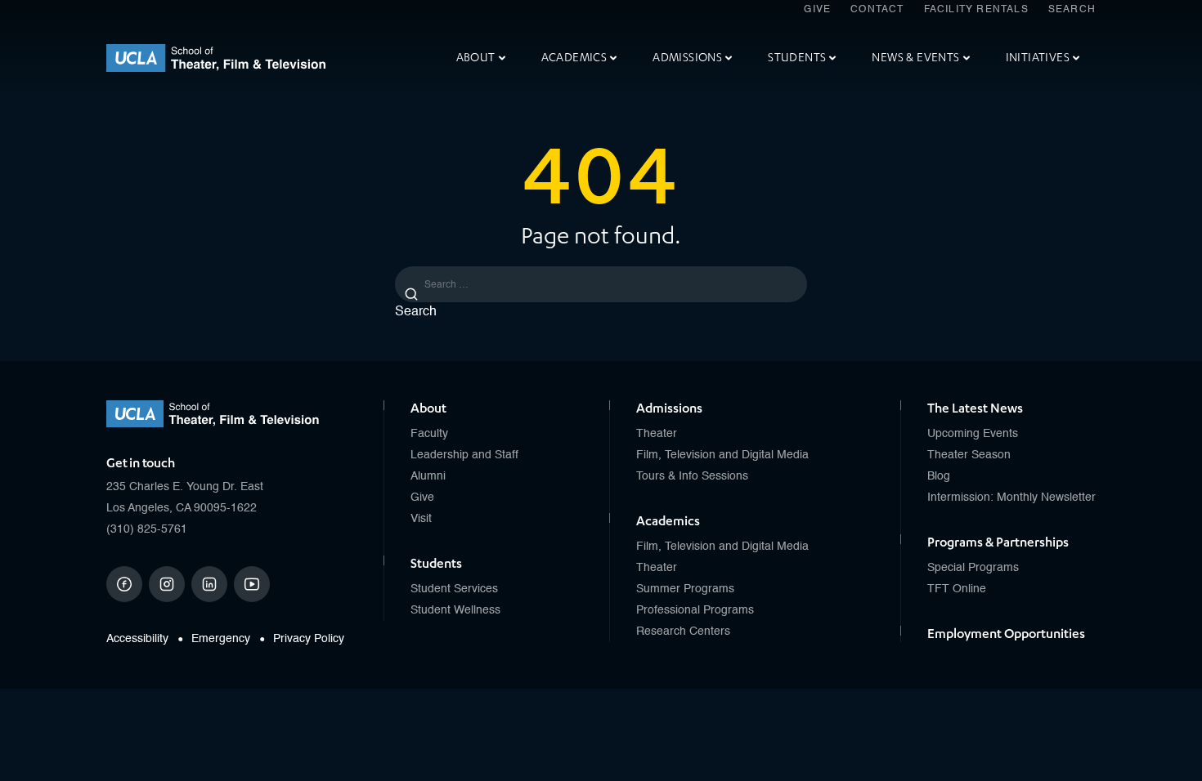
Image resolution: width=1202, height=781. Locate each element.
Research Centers (683, 631)
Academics (574, 57)
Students (797, 57)
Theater (656, 434)
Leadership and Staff (464, 455)
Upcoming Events (972, 434)
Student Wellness (455, 610)
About (476, 57)
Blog (938, 476)
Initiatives (1038, 57)
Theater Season (969, 455)
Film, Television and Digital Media (722, 455)
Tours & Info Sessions (692, 476)
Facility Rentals (976, 10)
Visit (421, 518)
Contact (877, 10)
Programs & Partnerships (998, 542)
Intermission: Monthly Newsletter (1011, 497)
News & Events (915, 57)
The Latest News (975, 408)
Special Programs (973, 567)
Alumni (428, 476)
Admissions (687, 57)
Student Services (454, 589)
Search (1072, 10)
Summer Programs (685, 589)
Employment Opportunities (1006, 634)
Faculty (429, 434)
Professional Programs (695, 610)
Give (817, 10)
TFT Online (956, 589)
